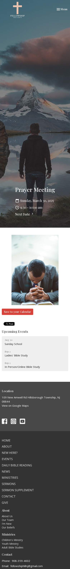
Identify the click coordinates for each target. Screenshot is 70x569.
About (7, 446)
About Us (7, 516)
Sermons (9, 484)
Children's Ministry (12, 540)
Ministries (10, 478)
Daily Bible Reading (17, 465)
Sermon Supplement (18, 490)
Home (6, 440)
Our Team (8, 520)
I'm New (6, 523)
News (6, 472)
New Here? (10, 453)
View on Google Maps (15, 405)
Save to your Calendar (17, 311)
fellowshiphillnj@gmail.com (26, 566)
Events (7, 459)
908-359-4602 (21, 561)
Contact (9, 496)
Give (5, 503)
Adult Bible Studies (12, 547)
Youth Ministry (10, 543)
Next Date (23, 214)
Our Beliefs (8, 527)
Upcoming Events (15, 331)
